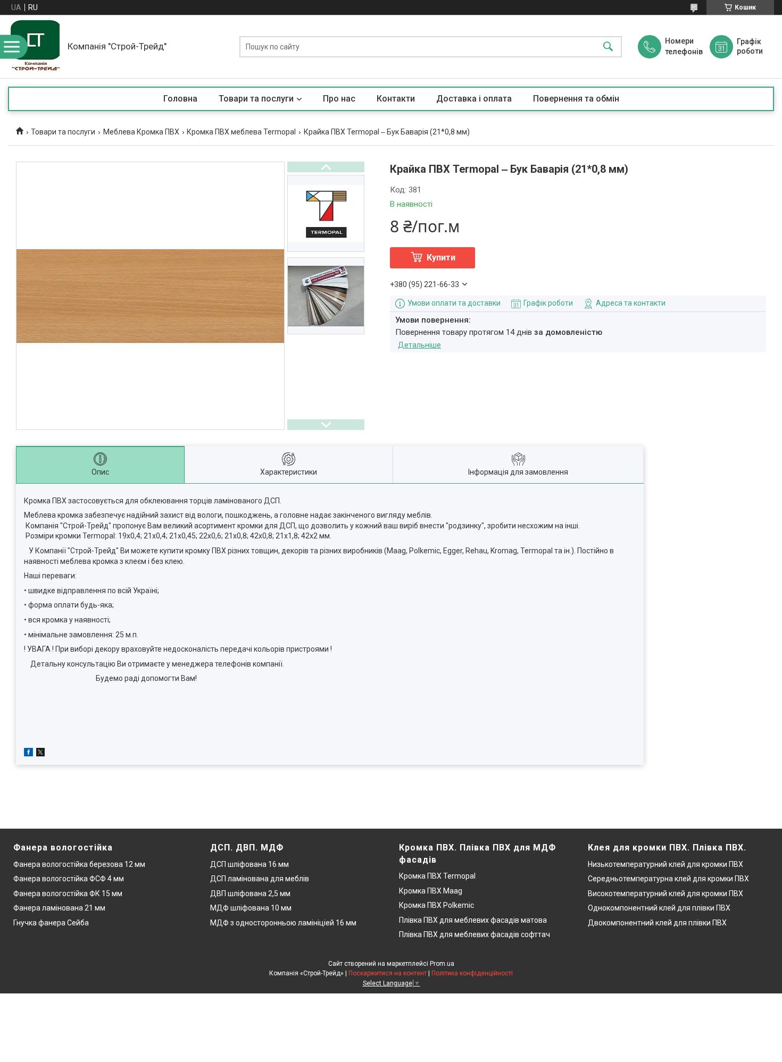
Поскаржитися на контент (387, 973)
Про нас (339, 99)
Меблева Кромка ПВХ (141, 132)
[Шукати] (608, 46)
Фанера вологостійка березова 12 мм (79, 864)
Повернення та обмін (576, 99)
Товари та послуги (256, 99)
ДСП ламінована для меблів (259, 878)
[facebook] (28, 753)
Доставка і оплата (474, 99)
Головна (180, 99)
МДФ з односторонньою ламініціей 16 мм (283, 922)
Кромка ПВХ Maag (430, 891)
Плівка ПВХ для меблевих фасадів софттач (474, 934)
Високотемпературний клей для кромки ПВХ (665, 893)
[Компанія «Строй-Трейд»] (35, 46)
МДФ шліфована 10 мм (251, 908)
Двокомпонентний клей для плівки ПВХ (657, 922)
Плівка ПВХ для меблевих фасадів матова (473, 920)
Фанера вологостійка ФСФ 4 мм (68, 878)
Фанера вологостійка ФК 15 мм (67, 893)
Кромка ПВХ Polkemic (436, 905)
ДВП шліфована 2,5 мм (250, 893)
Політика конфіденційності (472, 973)
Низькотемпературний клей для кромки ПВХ (665, 864)
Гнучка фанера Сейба (51, 922)
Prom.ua (442, 963)
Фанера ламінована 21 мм (59, 908)
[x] (40, 753)
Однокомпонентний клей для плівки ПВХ (659, 908)
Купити (441, 257)
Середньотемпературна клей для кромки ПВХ (668, 878)
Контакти (396, 99)
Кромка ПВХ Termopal (437, 876)
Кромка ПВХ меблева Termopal (241, 132)
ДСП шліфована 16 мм (249, 864)
